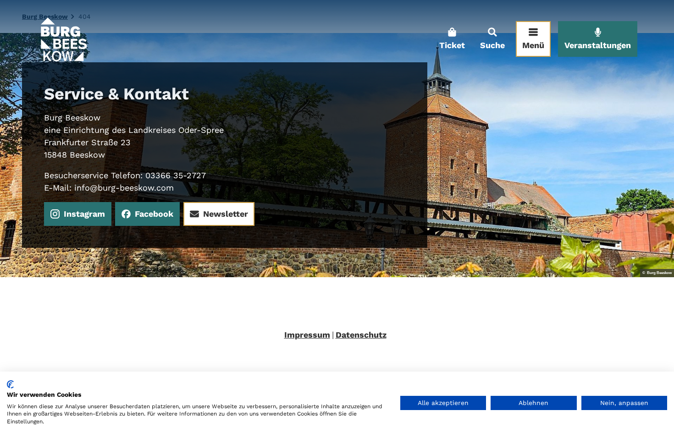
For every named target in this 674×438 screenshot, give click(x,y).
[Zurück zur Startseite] (63, 39)
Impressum (307, 334)
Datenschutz (361, 334)
